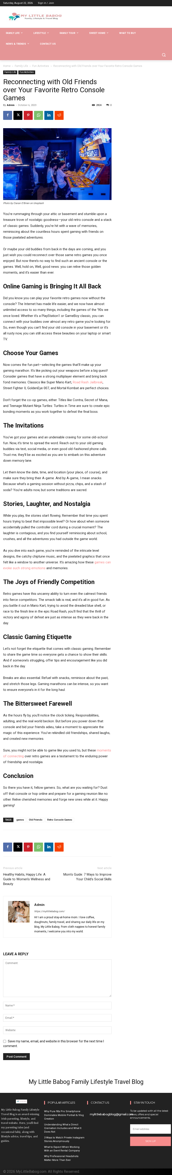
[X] (17, 115)
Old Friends (35, 819)
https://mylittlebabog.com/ (49, 911)
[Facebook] (7, 115)
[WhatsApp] (38, 115)
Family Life (21, 66)
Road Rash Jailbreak (88, 382)
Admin (11, 105)
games (20, 819)
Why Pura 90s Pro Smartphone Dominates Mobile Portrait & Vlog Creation (64, 1115)
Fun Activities (40, 66)
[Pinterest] (28, 115)
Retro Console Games (59, 819)
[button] (163, 55)
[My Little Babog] (33, 18)
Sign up (150, 1141)
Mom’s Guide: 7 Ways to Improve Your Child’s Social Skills (87, 876)
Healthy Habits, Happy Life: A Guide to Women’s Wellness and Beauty (26, 879)
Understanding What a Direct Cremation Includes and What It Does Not (62, 1128)
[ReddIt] (59, 115)
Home (7, 66)
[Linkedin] (48, 115)
